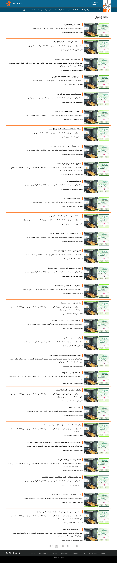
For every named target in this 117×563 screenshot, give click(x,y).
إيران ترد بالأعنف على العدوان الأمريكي (68, 390)
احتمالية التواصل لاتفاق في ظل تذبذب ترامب (66, 494)
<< (80, 546)
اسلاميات (75, 10)
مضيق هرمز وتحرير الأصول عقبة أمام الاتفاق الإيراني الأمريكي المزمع (58, 512)
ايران (68, 10)
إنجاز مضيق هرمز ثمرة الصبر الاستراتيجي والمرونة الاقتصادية (61, 477)
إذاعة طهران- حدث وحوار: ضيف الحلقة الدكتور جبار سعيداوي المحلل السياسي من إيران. (56, 132)
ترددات (40, 10)
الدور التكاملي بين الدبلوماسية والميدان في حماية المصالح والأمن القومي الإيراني (54, 442)
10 (65, 546)
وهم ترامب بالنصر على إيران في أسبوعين (67, 286)
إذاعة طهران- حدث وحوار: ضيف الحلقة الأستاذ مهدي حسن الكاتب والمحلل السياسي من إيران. (55, 80)
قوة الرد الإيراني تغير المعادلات (71, 303)
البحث (33, 10)
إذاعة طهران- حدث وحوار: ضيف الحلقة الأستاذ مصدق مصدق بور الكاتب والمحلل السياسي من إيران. (53, 219)
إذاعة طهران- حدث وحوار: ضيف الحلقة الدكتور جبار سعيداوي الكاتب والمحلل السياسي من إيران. (54, 45)
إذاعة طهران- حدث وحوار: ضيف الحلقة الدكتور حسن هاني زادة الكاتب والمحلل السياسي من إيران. (54, 115)
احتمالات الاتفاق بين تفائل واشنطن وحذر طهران (65, 233)
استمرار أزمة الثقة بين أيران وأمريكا (69, 460)
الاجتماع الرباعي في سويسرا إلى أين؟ (69, 94)
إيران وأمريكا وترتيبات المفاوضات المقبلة (68, 59)
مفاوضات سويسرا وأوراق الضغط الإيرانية (68, 111)
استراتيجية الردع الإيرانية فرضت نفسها (68, 164)
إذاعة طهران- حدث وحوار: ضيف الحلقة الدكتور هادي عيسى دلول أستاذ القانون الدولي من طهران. (54, 254)
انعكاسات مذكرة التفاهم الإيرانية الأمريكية (67, 42)
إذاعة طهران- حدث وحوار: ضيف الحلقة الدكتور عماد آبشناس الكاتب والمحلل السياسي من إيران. (54, 324)
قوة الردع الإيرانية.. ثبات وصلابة (71, 373)
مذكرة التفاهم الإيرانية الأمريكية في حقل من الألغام (63, 216)
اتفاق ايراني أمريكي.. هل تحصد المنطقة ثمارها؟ (64, 146)
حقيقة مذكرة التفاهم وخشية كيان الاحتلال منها (65, 129)
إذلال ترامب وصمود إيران (73, 181)
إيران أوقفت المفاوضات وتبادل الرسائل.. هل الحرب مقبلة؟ (62, 425)
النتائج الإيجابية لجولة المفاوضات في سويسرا (66, 77)
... (43, 546)
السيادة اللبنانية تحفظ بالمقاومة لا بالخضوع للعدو (65, 355)
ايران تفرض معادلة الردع (73, 407)
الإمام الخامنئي (59, 10)
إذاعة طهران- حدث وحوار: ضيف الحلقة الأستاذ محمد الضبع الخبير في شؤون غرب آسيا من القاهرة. (53, 341)
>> (34, 546)
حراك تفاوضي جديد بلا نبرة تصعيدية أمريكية (66, 320)
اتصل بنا (54, 553)
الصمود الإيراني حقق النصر (72, 199)
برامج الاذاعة (85, 10)
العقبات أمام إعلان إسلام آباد (71, 529)
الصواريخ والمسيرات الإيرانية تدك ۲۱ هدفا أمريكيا (64, 268)
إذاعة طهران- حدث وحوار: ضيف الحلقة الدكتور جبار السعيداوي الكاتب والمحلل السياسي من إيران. (53, 498)
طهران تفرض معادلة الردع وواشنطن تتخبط (67, 251)
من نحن (33, 553)
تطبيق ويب (25, 10)
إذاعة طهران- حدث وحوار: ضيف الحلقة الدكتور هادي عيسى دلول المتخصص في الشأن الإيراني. (55, 446)
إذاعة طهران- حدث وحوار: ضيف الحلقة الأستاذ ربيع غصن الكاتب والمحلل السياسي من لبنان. (55, 98)
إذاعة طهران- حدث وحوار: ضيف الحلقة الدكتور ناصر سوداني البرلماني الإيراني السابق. (57, 28)
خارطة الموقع (43, 553)
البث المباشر (65, 553)
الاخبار (93, 10)
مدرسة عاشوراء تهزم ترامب (72, 24)
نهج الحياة (48, 10)
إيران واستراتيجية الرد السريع (72, 338)
